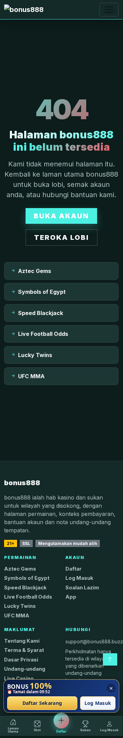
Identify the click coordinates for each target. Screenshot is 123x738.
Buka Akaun (61, 216)
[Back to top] (110, 659)
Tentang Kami (22, 641)
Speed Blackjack (25, 588)
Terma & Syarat (24, 650)
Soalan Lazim (82, 588)
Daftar (73, 569)
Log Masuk (79, 578)
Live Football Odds (28, 597)
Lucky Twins (20, 606)
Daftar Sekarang (42, 703)
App (70, 597)
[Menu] (109, 9)
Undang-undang (24, 669)
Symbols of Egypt (26, 578)
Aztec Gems (20, 569)
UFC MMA (16, 616)
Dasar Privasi (21, 660)
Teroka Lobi (61, 237)
